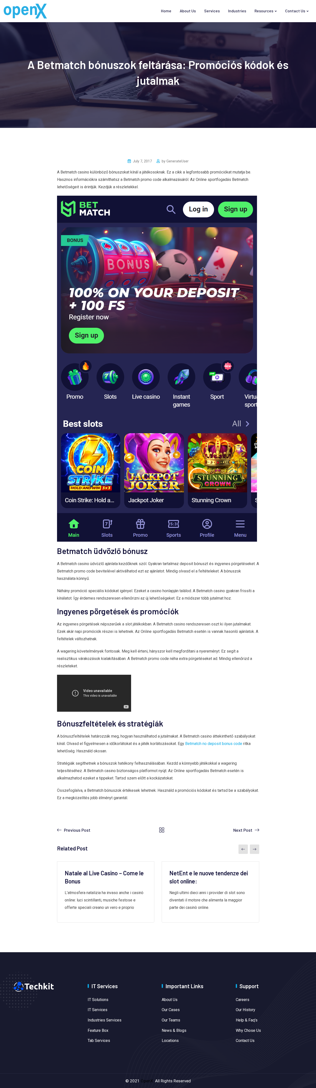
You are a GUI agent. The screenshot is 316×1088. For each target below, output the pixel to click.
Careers (242, 999)
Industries (237, 10)
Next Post (242, 830)
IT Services (97, 1009)
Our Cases (171, 1009)
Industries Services (104, 1020)
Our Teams (171, 1020)
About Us (188, 10)
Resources (264, 10)
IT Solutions (98, 999)
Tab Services (99, 1040)
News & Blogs (174, 1030)
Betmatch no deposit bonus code (213, 743)
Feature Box (98, 1030)
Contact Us (295, 10)
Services (212, 10)
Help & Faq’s (246, 1020)
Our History (245, 1009)
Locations (170, 1040)
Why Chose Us (248, 1030)
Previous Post (77, 830)
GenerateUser (177, 161)
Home (166, 10)
